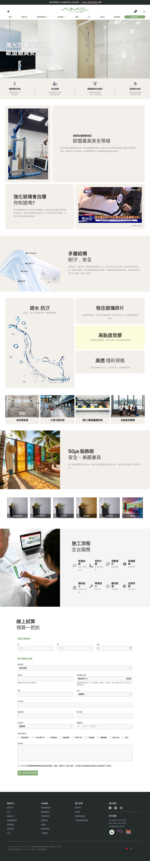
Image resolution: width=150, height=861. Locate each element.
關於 (10, 17)
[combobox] (75, 668)
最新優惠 (117, 17)
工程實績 (44, 833)
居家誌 (102, 17)
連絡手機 (21, 712)
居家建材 (61, 17)
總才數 (20, 675)
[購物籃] (135, 12)
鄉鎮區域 (80, 723)
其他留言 (20, 743)
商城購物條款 (12, 820)
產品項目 (21, 664)
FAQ (8, 833)
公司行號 (20, 701)
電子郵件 (80, 712)
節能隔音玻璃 (46, 808)
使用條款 (10, 825)
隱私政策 (10, 829)
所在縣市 (21, 723)
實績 (76, 17)
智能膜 (43, 825)
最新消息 (10, 816)
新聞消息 (24, 17)
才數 (97, 644)
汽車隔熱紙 (134, 17)
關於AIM (10, 808)
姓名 (19, 691)
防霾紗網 (44, 820)
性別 (79, 691)
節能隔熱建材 (41, 17)
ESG (89, 17)
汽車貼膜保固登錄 (81, 820)
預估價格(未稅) (81, 675)
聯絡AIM (78, 808)
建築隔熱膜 (45, 812)
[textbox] (73, 668)
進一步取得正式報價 (28, 773)
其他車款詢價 (80, 816)
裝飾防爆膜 (45, 829)
